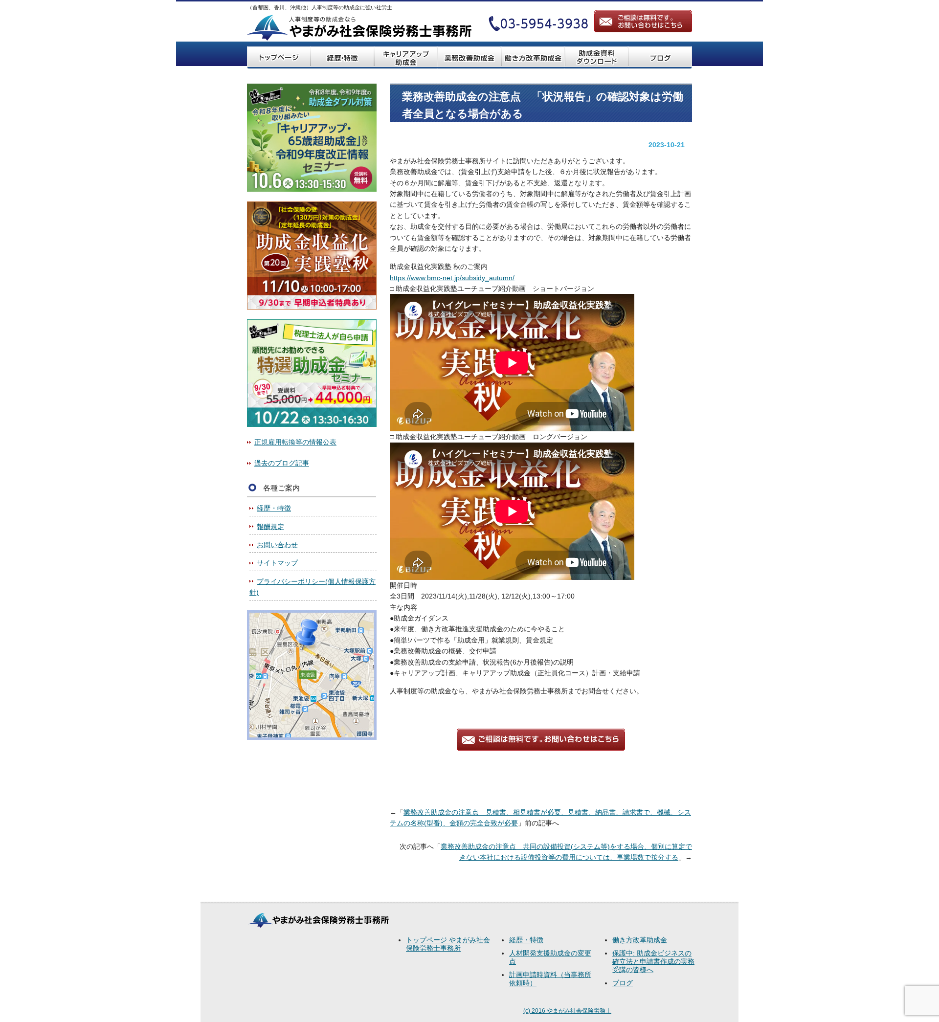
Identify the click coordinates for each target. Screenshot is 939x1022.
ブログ (622, 983)
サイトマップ (277, 563)
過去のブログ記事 (281, 463)
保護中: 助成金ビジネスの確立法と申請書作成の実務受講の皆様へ (653, 961)
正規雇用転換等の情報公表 (295, 442)
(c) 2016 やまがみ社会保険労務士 (567, 1010)
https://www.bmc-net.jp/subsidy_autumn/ (452, 278)
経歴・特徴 (274, 508)
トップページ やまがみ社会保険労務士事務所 (448, 944)
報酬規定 (270, 527)
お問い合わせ (277, 545)
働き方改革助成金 (639, 940)
